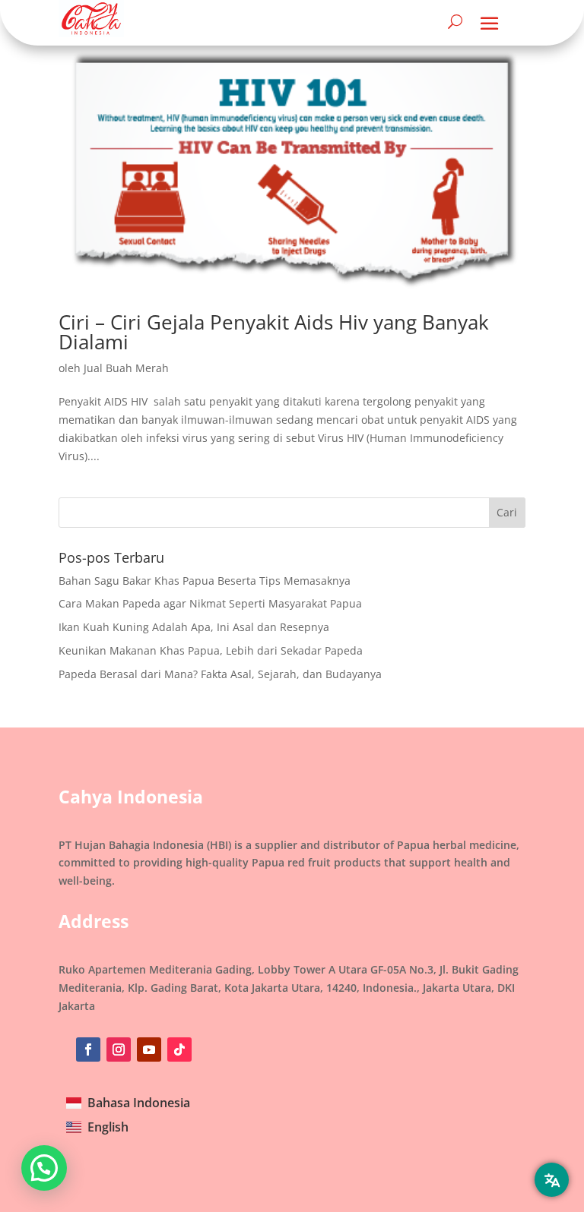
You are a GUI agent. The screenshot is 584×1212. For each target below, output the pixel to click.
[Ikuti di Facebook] (88, 1049)
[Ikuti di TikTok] (179, 1049)
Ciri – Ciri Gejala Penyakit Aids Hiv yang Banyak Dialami (274, 331)
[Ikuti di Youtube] (149, 1049)
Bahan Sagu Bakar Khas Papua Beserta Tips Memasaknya (205, 580)
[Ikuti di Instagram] (118, 1049)
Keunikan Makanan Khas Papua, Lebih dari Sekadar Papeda (211, 650)
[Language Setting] (552, 1180)
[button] (44, 1168)
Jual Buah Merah (126, 368)
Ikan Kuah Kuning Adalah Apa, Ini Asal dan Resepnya (194, 627)
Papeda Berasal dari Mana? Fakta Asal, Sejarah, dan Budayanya (220, 674)
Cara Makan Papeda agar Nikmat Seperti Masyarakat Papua (210, 603)
